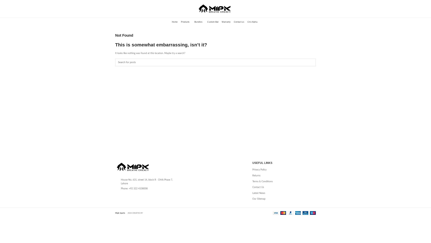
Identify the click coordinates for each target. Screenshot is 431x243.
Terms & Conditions (262, 181)
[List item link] (147, 189)
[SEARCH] (311, 62)
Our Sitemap (259, 199)
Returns (256, 175)
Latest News (258, 193)
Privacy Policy (259, 170)
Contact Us (258, 187)
